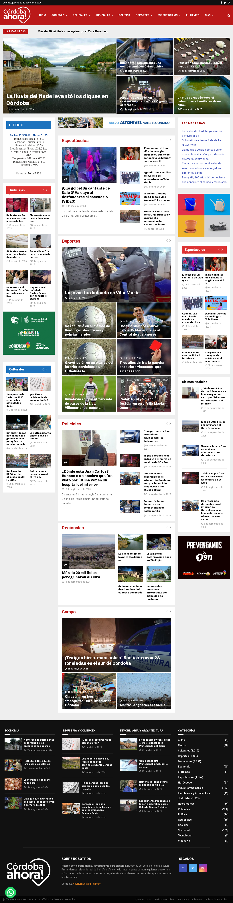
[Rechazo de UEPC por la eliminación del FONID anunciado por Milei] (17, 461)
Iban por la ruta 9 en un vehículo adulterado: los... (143, 64)
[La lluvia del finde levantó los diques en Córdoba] (130, 542)
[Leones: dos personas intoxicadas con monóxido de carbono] (159, 574)
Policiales (80, 15)
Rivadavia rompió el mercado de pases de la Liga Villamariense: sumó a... (88, 403)
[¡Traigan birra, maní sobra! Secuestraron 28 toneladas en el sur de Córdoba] (116, 645)
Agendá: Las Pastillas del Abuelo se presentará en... (192, 318)
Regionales (73, 527)
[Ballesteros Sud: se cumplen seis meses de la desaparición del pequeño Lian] (17, 205)
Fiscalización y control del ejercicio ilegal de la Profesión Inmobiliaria (154, 742)
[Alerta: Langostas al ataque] (144, 691)
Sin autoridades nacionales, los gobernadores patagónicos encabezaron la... (16, 439)
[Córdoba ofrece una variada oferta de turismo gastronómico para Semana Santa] (71, 808)
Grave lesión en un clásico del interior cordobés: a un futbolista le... (89, 367)
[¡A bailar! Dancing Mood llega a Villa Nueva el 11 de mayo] (130, 198)
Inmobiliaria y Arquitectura (194, 793)
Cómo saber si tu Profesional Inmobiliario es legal (153, 764)
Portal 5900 (34, 173)
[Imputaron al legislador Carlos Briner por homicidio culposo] (40, 277)
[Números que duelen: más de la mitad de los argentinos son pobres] (13, 744)
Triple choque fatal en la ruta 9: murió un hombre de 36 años (157, 459)
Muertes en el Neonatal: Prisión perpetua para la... (17, 291)
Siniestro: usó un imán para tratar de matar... (16, 254)
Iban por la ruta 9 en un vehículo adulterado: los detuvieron (78, 31)
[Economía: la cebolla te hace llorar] (13, 784)
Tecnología (184, 835)
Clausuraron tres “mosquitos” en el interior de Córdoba (88, 701)
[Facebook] (183, 868)
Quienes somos (143, 899)
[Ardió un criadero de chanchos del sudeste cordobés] (130, 574)
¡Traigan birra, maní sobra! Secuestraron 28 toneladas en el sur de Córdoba (112, 660)
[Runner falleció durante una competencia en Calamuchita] (130, 506)
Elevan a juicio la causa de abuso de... (40, 218)
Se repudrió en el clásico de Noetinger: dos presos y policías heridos (87, 330)
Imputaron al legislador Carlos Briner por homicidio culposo (38, 293)
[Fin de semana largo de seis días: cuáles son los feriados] (71, 787)
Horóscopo (185, 782)
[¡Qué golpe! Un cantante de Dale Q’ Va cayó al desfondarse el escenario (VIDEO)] (89, 165)
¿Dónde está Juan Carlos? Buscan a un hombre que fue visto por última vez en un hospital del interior (87, 478)
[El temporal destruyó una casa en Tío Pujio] (159, 542)
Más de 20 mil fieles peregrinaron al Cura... (83, 575)
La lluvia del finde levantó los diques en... (130, 557)
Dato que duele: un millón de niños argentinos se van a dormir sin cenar (39, 801)
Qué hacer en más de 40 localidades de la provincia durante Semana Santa (97, 763)
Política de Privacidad (216, 899)
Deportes (142, 15)
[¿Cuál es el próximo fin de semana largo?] (40, 384)
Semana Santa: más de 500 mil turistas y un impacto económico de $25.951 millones (156, 218)
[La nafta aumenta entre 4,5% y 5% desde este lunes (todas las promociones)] (40, 422)
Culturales (17, 369)
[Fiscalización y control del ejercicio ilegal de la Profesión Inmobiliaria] (128, 744)
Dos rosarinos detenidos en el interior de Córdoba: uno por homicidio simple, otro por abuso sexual (157, 481)
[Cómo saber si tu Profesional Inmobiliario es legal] (128, 765)
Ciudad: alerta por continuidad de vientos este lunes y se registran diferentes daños (201, 168)
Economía (184, 766)
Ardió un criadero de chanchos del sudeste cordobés (130, 589)
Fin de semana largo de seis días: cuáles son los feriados (96, 786)
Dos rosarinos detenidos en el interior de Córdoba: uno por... (142, 103)
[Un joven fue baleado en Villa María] (116, 274)
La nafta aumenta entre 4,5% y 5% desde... (40, 436)
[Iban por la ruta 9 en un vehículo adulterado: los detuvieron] (130, 436)
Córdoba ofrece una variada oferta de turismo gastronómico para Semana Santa (96, 809)
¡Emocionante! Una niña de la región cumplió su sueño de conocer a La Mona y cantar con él (157, 155)
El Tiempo (193, 15)
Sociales (183, 825)
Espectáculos (168, 15)
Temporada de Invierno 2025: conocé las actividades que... (15, 400)
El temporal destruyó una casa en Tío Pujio (159, 557)
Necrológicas (186, 803)
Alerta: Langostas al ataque (142, 705)
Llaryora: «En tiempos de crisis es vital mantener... (213, 356)
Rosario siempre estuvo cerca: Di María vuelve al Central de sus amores (140, 330)
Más (208, 15)
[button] (10, 892)
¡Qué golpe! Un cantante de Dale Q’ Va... (192, 277)
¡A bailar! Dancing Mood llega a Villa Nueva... (215, 316)
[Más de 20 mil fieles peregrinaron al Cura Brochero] (88, 551)
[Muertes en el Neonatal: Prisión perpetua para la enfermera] (17, 277)
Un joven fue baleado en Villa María (102, 292)
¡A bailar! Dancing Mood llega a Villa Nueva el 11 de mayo (156, 197)
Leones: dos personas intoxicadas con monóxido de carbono (157, 593)
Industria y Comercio (190, 787)
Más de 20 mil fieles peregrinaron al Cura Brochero (213, 424)
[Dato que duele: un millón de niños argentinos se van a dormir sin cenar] (13, 803)
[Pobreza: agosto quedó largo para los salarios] (13, 765)
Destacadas (185, 761)
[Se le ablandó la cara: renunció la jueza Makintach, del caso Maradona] (40, 241)
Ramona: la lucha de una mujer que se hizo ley (153, 783)
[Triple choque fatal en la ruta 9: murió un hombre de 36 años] (130, 460)
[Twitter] (193, 868)
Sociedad (58, 15)
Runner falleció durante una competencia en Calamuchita (154, 506)
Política (124, 15)
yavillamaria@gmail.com (87, 883)
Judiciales (103, 15)
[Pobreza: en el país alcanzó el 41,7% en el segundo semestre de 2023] (40, 461)
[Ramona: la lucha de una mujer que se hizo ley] (128, 786)
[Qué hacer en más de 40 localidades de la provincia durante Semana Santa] (71, 763)
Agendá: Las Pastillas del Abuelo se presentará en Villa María (157, 177)
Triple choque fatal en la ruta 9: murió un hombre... (200, 64)
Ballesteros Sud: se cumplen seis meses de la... (16, 218)
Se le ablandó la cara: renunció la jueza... (40, 254)
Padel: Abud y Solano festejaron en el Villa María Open (142, 403)
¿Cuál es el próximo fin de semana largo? (39, 397)
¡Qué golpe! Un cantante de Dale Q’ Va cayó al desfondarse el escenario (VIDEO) (86, 195)
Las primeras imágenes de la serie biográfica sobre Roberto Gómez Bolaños (154, 804)
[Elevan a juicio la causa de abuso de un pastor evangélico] (40, 205)
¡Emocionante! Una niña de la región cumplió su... (214, 279)
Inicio (42, 15)
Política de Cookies (164, 899)
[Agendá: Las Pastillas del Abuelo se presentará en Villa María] (130, 177)
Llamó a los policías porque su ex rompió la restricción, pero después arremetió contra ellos (203, 154)
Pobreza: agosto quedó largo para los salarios (37, 762)
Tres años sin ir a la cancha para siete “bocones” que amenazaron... (142, 367)
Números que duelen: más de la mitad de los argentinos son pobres (39, 742)
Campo (69, 611)
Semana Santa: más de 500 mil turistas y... (191, 355)
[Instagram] (203, 868)
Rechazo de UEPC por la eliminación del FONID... (15, 475)
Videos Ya (184, 841)
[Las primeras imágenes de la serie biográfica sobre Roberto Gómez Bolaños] (128, 805)
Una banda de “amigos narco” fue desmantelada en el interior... (201, 103)
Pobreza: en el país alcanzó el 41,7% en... (39, 474)
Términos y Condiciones (190, 899)
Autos (181, 740)
